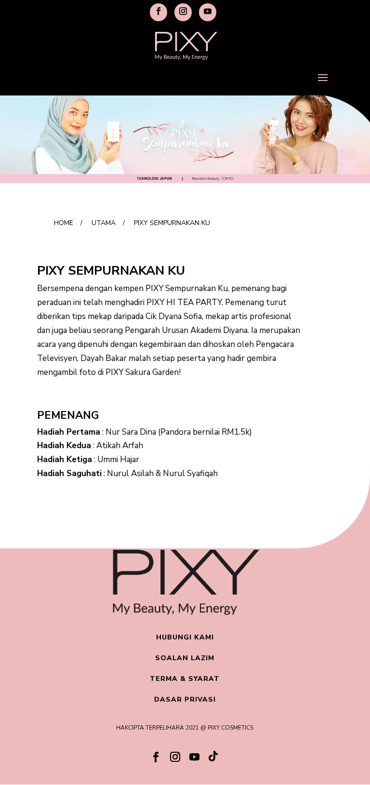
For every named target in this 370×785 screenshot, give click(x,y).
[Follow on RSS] (214, 758)
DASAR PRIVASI (185, 699)
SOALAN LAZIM (184, 658)
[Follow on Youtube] (194, 757)
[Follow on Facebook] (156, 757)
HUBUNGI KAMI (185, 637)
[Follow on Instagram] (175, 757)
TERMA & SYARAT (185, 678)
